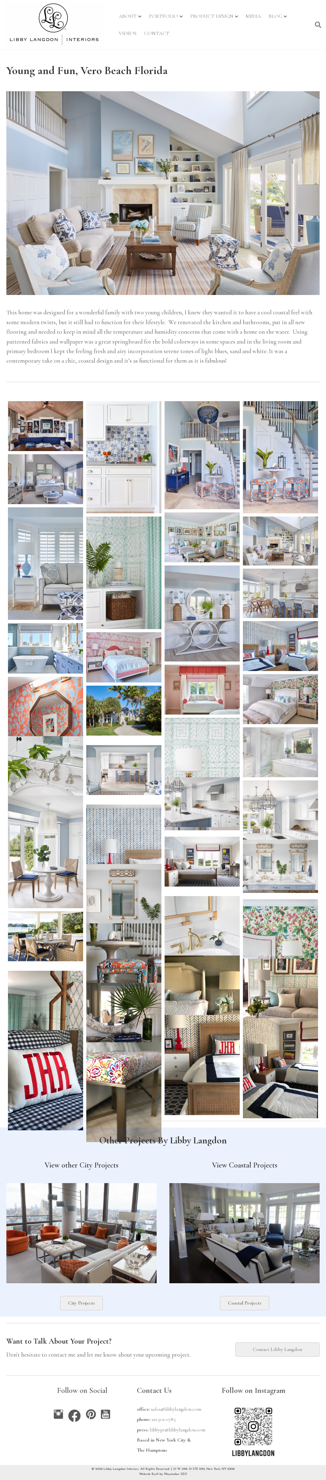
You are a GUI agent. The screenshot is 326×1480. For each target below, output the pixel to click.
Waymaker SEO (175, 1474)
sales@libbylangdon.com (176, 1409)
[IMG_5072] (280, 1068)
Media (253, 16)
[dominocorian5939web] (45, 792)
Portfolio (163, 16)
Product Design (211, 16)
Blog (275, 16)
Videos (128, 33)
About (128, 16)
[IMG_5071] (202, 1065)
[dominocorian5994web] (280, 836)
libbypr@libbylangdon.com (177, 1430)
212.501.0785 (164, 1419)
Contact (156, 33)
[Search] (316, 24)
